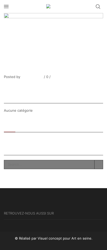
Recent (9, 125)
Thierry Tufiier (31, 77)
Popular (26, 125)
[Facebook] (5, 86)
